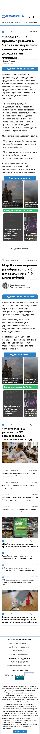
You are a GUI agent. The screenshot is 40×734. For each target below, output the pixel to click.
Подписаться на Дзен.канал (20, 69)
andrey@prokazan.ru (19, 647)
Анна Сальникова (17, 285)
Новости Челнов (10, 32)
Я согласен (19, 731)
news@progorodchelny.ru (19, 665)
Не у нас (7, 494)
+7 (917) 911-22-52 (18, 643)
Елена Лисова (9, 61)
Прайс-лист (19, 650)
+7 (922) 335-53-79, (19, 662)
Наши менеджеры (19, 654)
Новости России (10, 614)
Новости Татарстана (11, 260)
